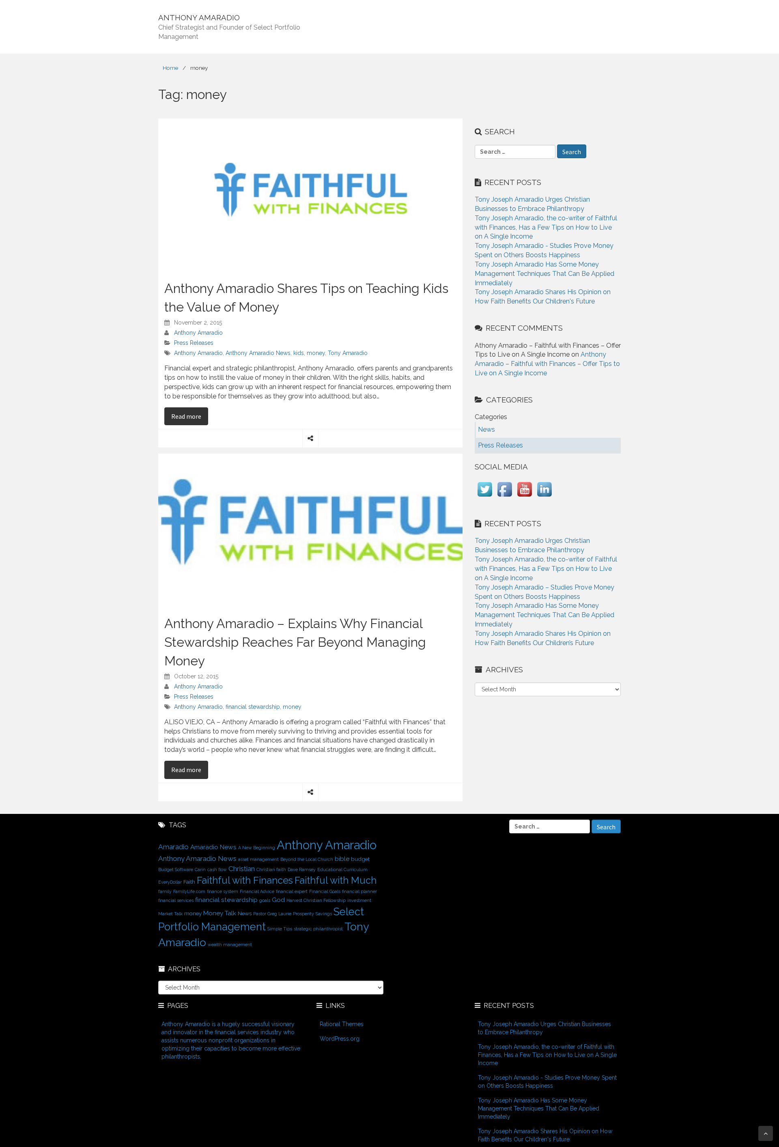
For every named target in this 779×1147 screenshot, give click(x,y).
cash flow (217, 869)
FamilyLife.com (189, 891)
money (316, 353)
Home (170, 68)
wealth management (230, 944)
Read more (189, 416)
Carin (200, 869)
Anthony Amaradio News (258, 353)
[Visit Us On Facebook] (504, 497)
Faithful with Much (336, 880)
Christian (241, 869)
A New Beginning (256, 847)
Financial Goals (324, 891)
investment (359, 900)
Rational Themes (342, 1024)
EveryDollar (170, 882)
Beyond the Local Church (306, 859)
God (278, 900)
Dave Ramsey (302, 869)
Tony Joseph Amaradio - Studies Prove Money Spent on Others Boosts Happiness (547, 1081)
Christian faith (271, 869)
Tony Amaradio (348, 353)
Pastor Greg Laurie (272, 913)
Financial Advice (257, 891)
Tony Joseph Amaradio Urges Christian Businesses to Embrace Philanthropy (544, 1028)
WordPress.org (339, 1038)
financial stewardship (253, 707)
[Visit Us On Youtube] (524, 497)
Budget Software (175, 869)
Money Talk (219, 913)
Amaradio (173, 847)
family (165, 891)
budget (360, 859)
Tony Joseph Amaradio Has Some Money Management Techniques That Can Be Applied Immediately (544, 273)
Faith (189, 881)
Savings (324, 913)
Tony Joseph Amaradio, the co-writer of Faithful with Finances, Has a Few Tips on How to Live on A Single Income (546, 227)
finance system (222, 891)
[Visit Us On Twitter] (485, 497)
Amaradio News (213, 847)
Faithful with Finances (245, 880)
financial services (176, 900)
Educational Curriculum (342, 869)
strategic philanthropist (318, 928)
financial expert (292, 891)
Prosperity (303, 913)
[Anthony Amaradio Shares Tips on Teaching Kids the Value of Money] (310, 194)
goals (264, 900)
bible (342, 859)
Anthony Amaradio (198, 332)
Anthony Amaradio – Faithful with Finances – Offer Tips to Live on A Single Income (547, 364)
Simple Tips (279, 928)
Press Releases (193, 343)
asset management (258, 859)
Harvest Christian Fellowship (316, 900)
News (245, 913)
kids (298, 353)
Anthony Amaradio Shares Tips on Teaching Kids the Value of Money (306, 297)
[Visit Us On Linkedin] (544, 497)
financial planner (359, 891)
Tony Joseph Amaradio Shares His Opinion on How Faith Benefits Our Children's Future (545, 1135)
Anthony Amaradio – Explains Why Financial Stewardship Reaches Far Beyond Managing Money (295, 642)
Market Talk (170, 913)
